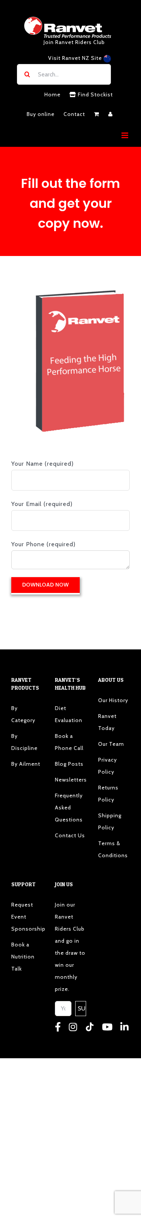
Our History (113, 700)
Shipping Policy (109, 821)
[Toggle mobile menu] (125, 135)
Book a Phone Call (69, 742)
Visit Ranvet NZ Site (75, 58)
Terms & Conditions (113, 849)
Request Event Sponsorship (27, 916)
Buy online (41, 114)
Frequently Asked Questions (69, 807)
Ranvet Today (107, 722)
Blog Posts (69, 763)
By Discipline (24, 742)
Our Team (111, 744)
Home (52, 94)
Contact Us (70, 835)
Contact (74, 114)
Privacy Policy (107, 765)
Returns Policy (108, 793)
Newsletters (70, 779)
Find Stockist (94, 94)
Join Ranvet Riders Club (74, 42)
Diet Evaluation (68, 714)
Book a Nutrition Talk (23, 956)
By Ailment (25, 763)
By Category (23, 714)
